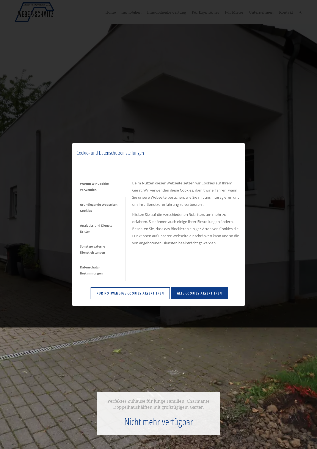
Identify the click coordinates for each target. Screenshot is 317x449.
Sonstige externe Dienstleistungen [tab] (92, 249)
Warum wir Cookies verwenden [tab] (94, 187)
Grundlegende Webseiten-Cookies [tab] (99, 208)
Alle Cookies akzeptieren (199, 293)
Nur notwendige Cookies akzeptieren (130, 293)
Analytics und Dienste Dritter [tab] (96, 228)
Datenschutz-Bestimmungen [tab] (91, 270)
